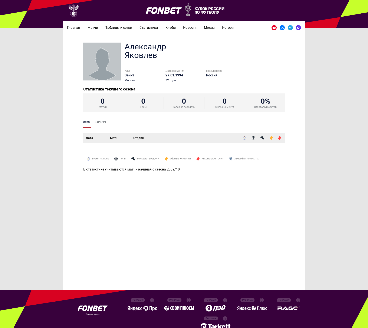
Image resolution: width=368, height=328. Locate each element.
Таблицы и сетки (118, 28)
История (229, 28)
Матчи (93, 28)
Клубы (170, 28)
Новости (190, 28)
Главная (73, 28)
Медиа (209, 28)
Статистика (148, 28)
